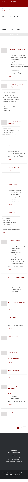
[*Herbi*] (4, 146)
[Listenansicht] (15, 40)
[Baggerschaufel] (4, 319)
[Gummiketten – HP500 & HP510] (4, 279)
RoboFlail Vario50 (12, 352)
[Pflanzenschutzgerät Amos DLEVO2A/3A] (4, 387)
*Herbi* (10, 145)
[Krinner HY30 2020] (4, 338)
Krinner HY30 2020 (13, 336)
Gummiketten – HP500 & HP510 (16, 278)
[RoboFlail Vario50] (4, 353)
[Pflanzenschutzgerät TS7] (4, 242)
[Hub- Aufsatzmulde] (4, 414)
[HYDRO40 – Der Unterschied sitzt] (4, 50)
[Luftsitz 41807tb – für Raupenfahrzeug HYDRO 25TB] (4, 169)
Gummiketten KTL (13, 184)
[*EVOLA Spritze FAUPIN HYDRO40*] (4, 122)
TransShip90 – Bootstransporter (16, 302)
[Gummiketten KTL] (4, 185)
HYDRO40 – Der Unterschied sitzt (17, 49)
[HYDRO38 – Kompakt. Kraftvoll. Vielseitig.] (4, 86)
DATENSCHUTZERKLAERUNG (14, 475)
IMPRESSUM (19, 474)
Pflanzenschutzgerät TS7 (14, 240)
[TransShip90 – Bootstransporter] (4, 303)
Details (10, 76)
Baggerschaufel (12, 317)
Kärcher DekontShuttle (14, 370)
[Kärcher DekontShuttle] (4, 372)
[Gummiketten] (4, 212)
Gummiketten (11, 212)
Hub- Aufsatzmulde (13, 412)
